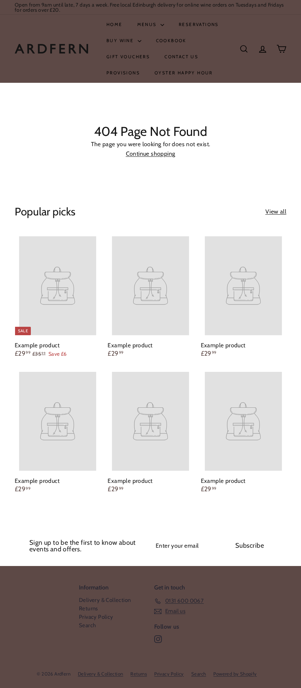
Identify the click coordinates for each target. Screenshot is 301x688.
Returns (88, 608)
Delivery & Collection (105, 600)
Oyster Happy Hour (184, 72)
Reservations (199, 24)
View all (275, 212)
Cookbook (171, 40)
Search (87, 625)
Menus (148, 24)
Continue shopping (150, 153)
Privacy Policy (96, 617)
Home (114, 24)
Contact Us (181, 56)
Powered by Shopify (235, 674)
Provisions (123, 72)
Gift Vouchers (128, 56)
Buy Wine (121, 40)
